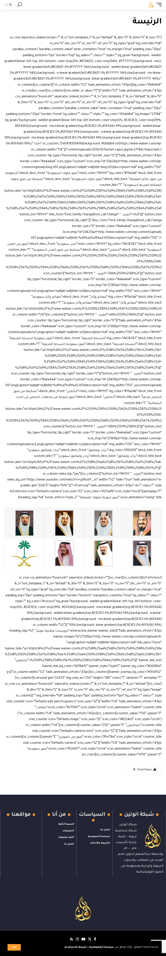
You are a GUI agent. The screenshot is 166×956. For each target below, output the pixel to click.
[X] (90, 939)
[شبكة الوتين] (150, 4)
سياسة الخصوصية (101, 947)
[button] (14, 947)
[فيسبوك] (95, 939)
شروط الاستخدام (75, 947)
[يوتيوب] (83, 939)
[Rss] (71, 939)
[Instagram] (77, 939)
